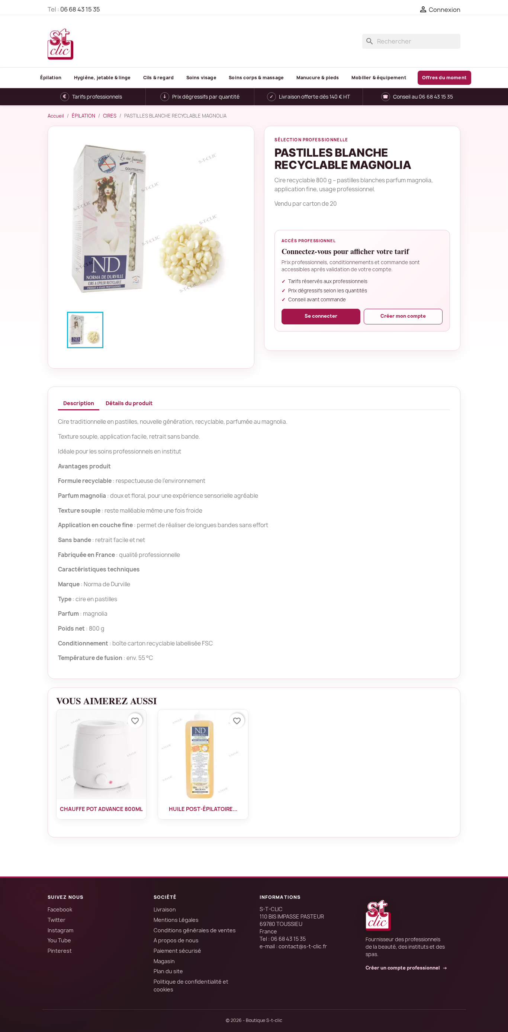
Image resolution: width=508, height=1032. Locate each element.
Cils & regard (158, 77)
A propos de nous (176, 940)
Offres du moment (444, 77)
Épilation (51, 77)
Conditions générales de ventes (195, 930)
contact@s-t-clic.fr (303, 946)
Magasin (164, 961)
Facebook (60, 909)
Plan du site (168, 971)
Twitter (56, 919)
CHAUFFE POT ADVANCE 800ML (101, 809)
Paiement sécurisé (177, 950)
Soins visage (201, 77)
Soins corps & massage (256, 77)
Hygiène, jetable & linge (102, 77)
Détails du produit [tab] (129, 403)
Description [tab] (78, 403)
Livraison (165, 909)
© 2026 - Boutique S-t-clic (254, 1020)
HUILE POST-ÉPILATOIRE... (203, 809)
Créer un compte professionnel (406, 968)
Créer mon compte (403, 316)
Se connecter (321, 316)
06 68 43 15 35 (80, 9)
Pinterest (60, 950)
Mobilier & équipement (378, 77)
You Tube (59, 940)
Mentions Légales (176, 919)
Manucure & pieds (317, 77)
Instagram (60, 930)
